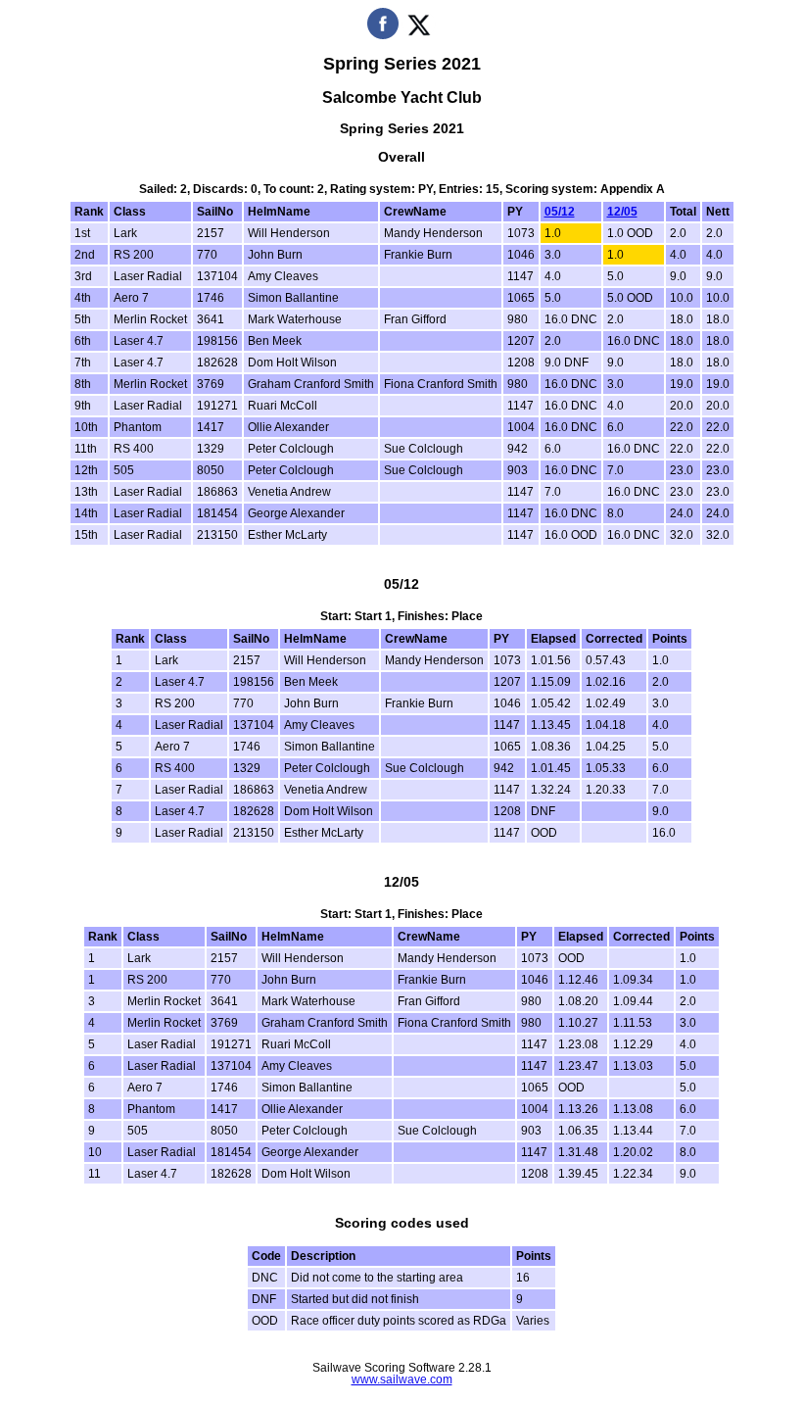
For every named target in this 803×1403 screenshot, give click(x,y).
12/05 (622, 212)
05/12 (559, 212)
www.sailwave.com (402, 1379)
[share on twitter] (419, 35)
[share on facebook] (383, 35)
